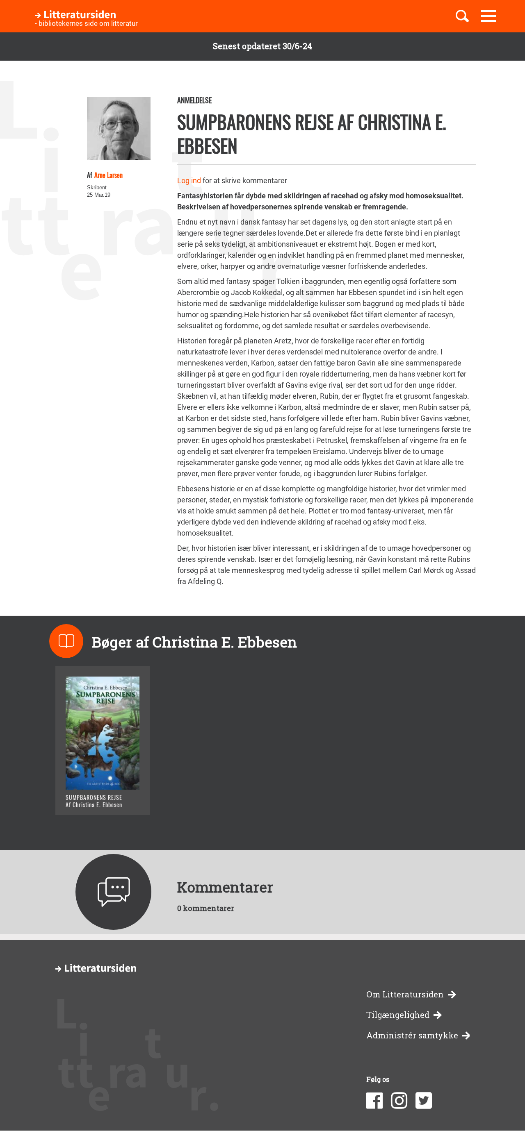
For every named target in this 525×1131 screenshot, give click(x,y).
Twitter (423, 1100)
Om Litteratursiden (405, 994)
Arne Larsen (108, 175)
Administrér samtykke (412, 1035)
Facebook (374, 1100)
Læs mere (92, 798)
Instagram (399, 1100)
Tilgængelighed (397, 1014)
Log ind (189, 180)
